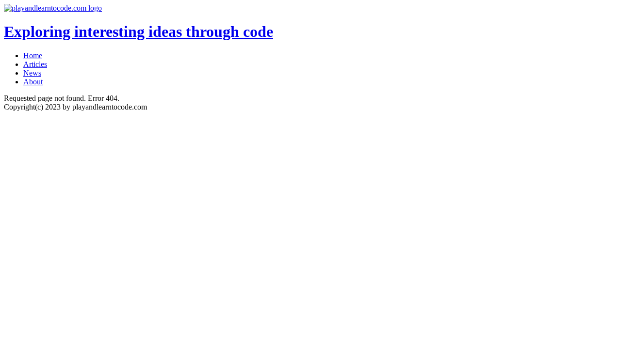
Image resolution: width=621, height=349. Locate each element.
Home (32, 55)
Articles (35, 64)
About (33, 82)
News (32, 73)
